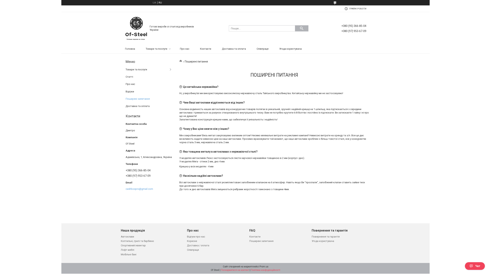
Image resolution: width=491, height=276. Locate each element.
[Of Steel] (136, 28)
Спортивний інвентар (133, 245)
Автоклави (127, 236)
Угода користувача (290, 48)
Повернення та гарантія (326, 236)
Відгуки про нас (196, 236)
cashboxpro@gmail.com (139, 188)
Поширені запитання (138, 98)
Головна (130, 48)
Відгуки (130, 91)
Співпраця (263, 48)
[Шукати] (301, 28)
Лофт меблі (127, 249)
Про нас (184, 48)
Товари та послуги (156, 48)
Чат (477, 266)
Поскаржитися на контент (235, 270)
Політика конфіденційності (265, 270)
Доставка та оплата (234, 48)
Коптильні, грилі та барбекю (137, 241)
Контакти (205, 48)
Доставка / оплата (198, 245)
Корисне (192, 241)
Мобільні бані (128, 254)
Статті (129, 76)
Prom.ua (264, 266)
